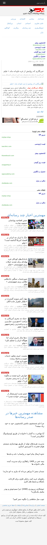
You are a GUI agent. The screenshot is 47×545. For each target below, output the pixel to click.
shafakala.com (7, 183)
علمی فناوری (39, 23)
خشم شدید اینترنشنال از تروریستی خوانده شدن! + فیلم (16, 396)
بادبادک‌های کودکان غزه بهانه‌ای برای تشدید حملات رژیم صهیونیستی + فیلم (16, 262)
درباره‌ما (32, 505)
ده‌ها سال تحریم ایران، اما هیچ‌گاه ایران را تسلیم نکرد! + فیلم (16, 340)
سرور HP (42, 135)
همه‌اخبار (41, 19)
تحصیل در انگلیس (39, 56)
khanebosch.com (39, 45)
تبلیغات (18, 505)
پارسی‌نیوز (41, 3)
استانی (19, 23)
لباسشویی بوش (40, 43)
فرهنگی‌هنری (39, 28)
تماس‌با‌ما (25, 505)
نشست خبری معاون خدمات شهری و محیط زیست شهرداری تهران (16, 359)
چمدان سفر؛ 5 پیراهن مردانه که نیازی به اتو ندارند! (23, 471)
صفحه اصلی (41, 505)
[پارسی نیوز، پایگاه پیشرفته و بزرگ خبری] (33, 11)
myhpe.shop (6, 137)
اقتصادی (22, 19)
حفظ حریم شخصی (8, 505)
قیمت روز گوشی (39, 52)
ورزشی (13, 19)
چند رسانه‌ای (26, 28)
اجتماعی (28, 23)
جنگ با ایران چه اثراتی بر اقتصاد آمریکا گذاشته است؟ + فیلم (16, 240)
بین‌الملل (10, 23)
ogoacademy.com (39, 59)
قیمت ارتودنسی (40, 47)
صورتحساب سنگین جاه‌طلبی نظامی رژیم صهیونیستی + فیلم (15, 282)
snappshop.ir (40, 54)
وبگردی (15, 28)
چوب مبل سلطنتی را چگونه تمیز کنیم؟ (28, 499)
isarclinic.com (40, 49)
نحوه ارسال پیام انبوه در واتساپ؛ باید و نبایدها (25, 454)
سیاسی (31, 19)
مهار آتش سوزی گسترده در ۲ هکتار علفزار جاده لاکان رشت (16, 301)
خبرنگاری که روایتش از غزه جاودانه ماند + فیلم (24, 71)
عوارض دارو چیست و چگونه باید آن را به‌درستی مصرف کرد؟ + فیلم (15, 378)
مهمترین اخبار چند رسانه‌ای (26, 215)
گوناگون (7, 28)
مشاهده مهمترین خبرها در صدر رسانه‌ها (24, 415)
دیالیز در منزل (40, 181)
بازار (41, 32)
